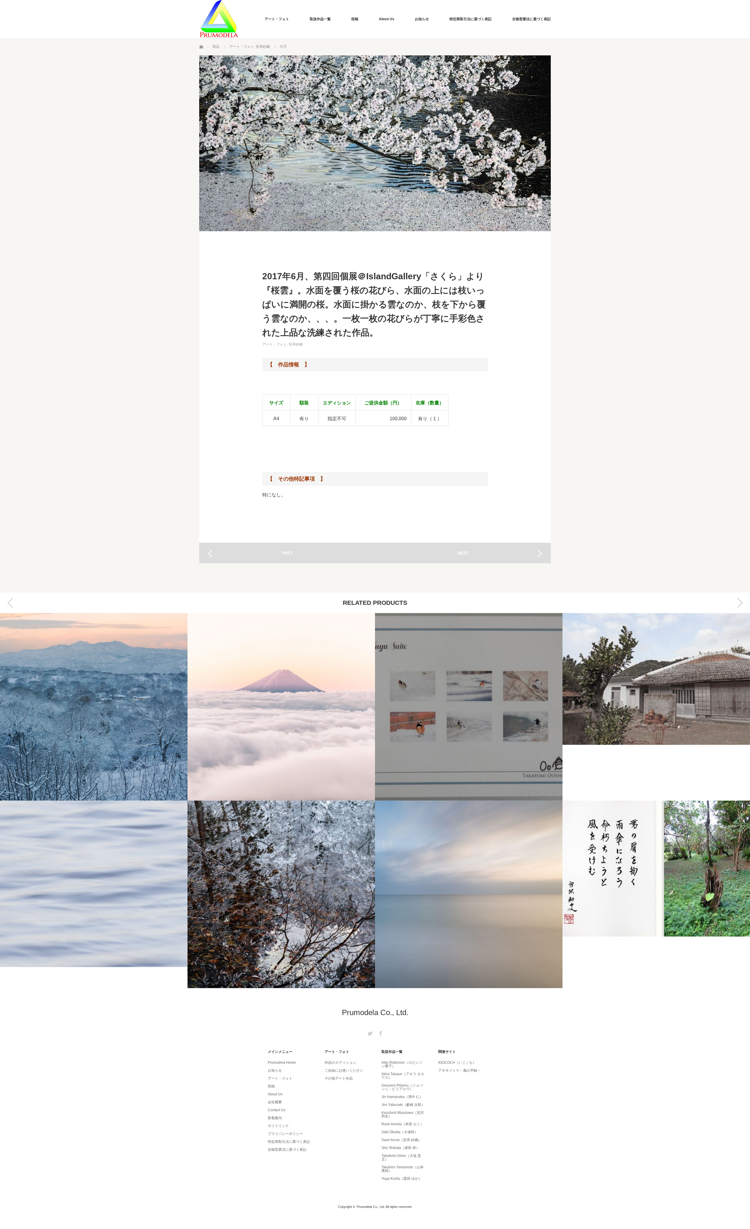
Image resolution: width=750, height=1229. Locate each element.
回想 (94, 894)
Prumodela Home (282, 1062)
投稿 (354, 19)
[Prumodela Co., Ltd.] (219, 19)
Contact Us (276, 1110)
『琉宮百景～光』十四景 (468, 894)
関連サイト (447, 1051)
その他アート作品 (339, 1078)
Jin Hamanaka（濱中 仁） (402, 1097)
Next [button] (739, 603)
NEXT (463, 553)
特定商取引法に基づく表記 (470, 19)
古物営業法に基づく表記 (531, 19)
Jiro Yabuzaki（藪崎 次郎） (403, 1105)
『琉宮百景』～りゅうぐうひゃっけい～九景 (468, 707)
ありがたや (94, 707)
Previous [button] (10, 603)
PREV (287, 553)
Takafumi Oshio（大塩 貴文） (401, 1157)
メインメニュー (280, 1051)
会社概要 (275, 1102)
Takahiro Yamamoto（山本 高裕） (402, 1168)
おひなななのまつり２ (656, 707)
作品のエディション (340, 1062)
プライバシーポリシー (285, 1134)
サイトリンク (278, 1126)
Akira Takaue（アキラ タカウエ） (402, 1075)
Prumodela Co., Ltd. (375, 1012)
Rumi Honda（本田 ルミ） (402, 1124)
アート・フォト (277, 19)
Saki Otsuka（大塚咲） (399, 1132)
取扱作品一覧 (320, 19)
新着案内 (275, 1118)
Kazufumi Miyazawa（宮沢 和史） (402, 1114)
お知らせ (422, 19)
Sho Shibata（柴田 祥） (400, 1148)
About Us (386, 19)
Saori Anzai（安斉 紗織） (401, 1140)
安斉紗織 (263, 47)
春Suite (656, 894)
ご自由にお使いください (344, 1070)
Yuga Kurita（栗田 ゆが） (401, 1178)
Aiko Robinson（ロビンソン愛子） (401, 1064)
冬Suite (281, 707)
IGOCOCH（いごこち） (457, 1062)
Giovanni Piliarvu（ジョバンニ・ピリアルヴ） (402, 1087)
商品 (215, 47)
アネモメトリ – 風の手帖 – (459, 1070)
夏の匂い (281, 894)
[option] (94, 800)
